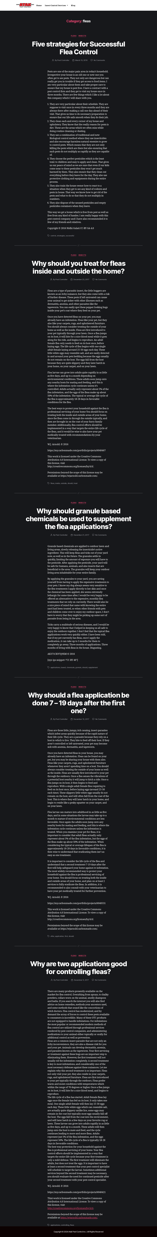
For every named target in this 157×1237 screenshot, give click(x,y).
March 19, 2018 (81, 60)
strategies (61, 236)
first (66, 936)
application (59, 936)
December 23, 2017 (81, 279)
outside (64, 483)
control (53, 236)
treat (75, 483)
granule (78, 667)
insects (82, 36)
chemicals (71, 667)
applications (55, 667)
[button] (56, 5)
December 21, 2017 (81, 535)
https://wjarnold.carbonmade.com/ (79, 1217)
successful (70, 236)
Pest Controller (63, 60)
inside (57, 483)
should (70, 483)
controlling (65, 1225)
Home (39, 5)
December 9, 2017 (81, 980)
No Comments (99, 60)
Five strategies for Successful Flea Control (78, 48)
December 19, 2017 (81, 719)
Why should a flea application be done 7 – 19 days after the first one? (78, 703)
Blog (73, 5)
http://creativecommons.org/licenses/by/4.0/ (70, 1208)
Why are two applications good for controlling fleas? (78, 968)
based (63, 667)
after (52, 936)
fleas (73, 36)
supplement (93, 667)
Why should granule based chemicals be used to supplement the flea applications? (78, 519)
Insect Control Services (55, 5)
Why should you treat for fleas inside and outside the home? (78, 267)
